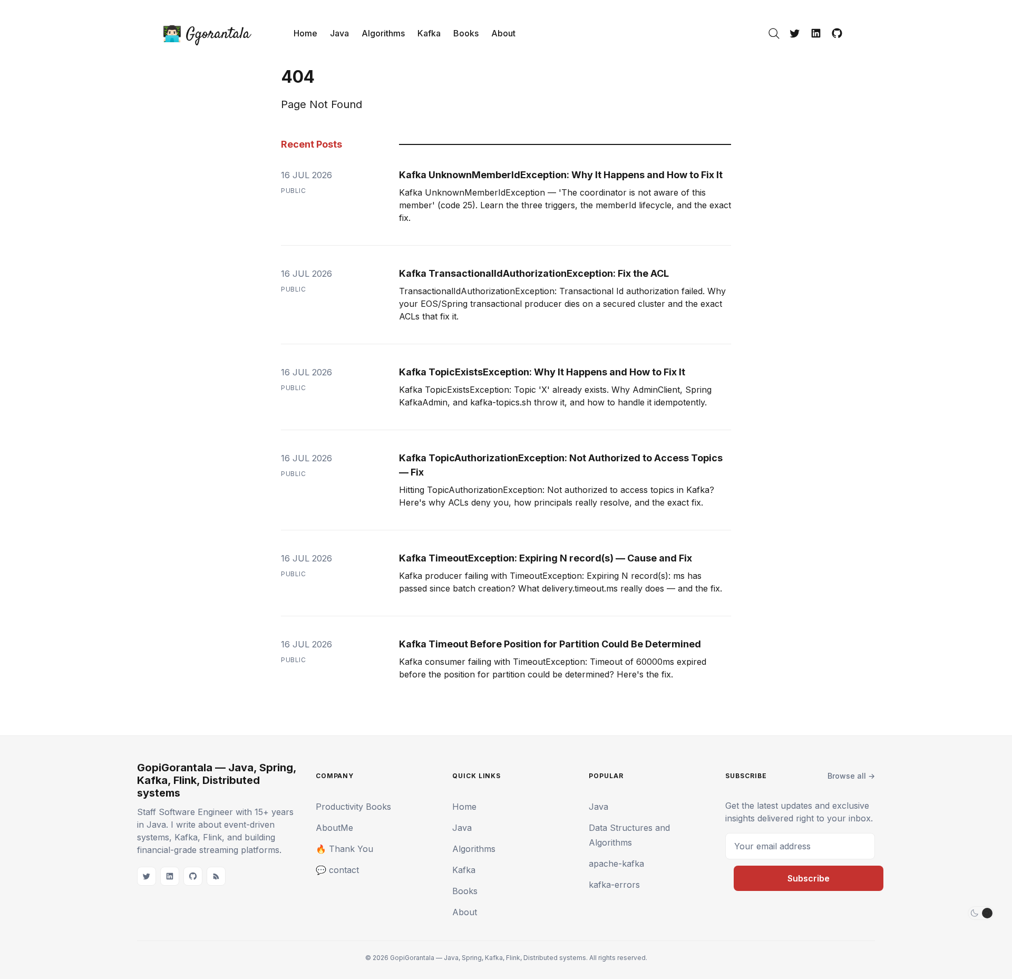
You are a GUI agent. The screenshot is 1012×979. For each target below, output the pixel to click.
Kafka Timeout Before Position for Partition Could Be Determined (550, 644)
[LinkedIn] (815, 33)
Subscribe (808, 878)
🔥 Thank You (344, 849)
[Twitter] (794, 33)
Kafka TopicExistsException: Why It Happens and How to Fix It (542, 371)
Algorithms (383, 33)
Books (466, 33)
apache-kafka (616, 863)
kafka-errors (614, 884)
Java (339, 33)
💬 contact (337, 870)
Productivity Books (353, 806)
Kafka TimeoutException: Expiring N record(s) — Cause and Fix (545, 558)
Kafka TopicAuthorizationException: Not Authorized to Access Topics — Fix (561, 465)
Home (305, 33)
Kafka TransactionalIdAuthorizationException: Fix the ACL (534, 273)
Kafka (429, 33)
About (503, 33)
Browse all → (851, 775)
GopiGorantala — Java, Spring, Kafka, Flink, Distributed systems (216, 780)
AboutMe (334, 827)
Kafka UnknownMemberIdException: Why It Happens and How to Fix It (561, 174)
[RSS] (216, 876)
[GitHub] (837, 33)
